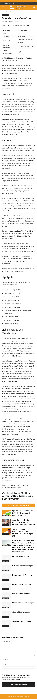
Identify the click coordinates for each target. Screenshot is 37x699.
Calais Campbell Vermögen (22, 594)
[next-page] (6, 631)
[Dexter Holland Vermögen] (6, 586)
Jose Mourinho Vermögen (21, 621)
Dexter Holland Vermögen (21, 584)
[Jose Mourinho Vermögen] (6, 623)
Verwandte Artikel (12, 505)
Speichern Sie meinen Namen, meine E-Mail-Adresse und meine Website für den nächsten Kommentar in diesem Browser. (16, 677)
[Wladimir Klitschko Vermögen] (6, 605)
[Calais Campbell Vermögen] (6, 595)
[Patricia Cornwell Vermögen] (6, 568)
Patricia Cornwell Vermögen (22, 566)
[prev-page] (3, 631)
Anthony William (8, 21)
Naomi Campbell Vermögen (22, 575)
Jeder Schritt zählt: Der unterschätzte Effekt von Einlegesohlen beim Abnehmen (23, 522)
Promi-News (9, 12)
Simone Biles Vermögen (21, 612)
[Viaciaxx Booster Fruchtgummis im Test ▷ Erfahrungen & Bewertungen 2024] (6, 531)
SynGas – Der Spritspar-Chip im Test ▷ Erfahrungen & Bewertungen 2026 (22, 513)
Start (3, 12)
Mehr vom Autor (25, 505)
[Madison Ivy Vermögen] (6, 558)
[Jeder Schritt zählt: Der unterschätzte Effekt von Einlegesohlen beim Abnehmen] (6, 522)
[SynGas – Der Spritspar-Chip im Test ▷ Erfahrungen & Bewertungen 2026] (6, 513)
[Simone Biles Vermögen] (6, 614)
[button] (3, 7)
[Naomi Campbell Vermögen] (6, 577)
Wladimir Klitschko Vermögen (23, 603)
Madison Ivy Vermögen (20, 556)
